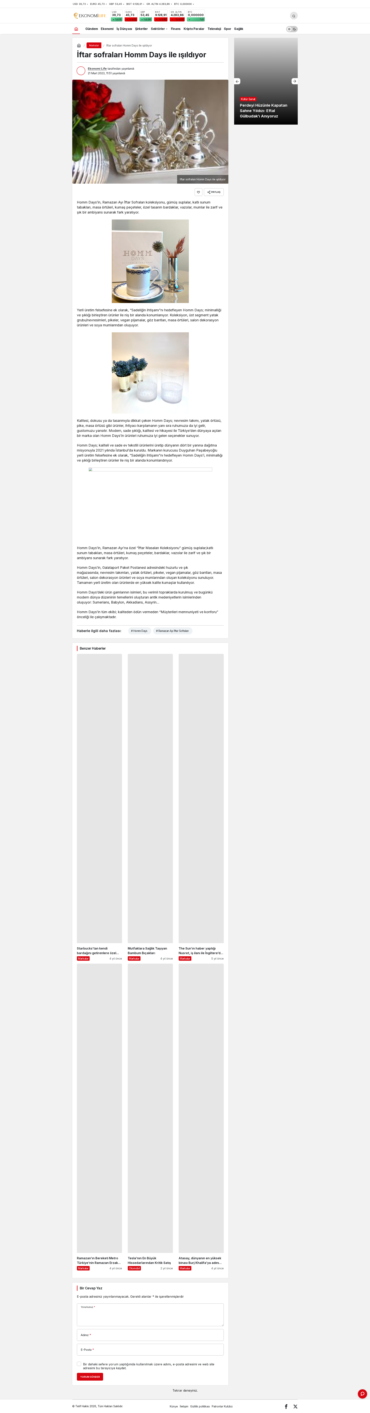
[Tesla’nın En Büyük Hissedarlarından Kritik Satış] (150, 1117)
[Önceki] (237, 81)
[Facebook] (286, 1406)
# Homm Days (139, 630)
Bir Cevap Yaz (91, 1288)
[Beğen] (198, 192)
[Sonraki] (295, 81)
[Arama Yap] (294, 15)
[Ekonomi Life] (89, 15)
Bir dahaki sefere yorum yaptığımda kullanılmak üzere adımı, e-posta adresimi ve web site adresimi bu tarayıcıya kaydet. (148, 1366)
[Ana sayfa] (76, 28)
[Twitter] (295, 1406)
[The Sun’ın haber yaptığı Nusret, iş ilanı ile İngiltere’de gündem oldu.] (201, 807)
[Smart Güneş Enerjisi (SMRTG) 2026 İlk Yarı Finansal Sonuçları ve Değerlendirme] (266, 81)
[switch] (292, 28)
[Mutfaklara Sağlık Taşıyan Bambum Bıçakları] (150, 807)
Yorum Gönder (90, 1376)
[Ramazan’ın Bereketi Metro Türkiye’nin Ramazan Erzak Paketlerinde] (99, 1117)
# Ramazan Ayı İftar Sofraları (172, 630)
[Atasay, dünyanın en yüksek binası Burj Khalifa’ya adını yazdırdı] (201, 1117)
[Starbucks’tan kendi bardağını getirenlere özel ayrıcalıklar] (99, 807)
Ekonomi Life (97, 68)
